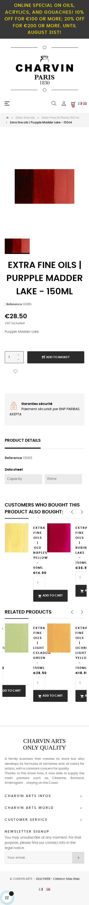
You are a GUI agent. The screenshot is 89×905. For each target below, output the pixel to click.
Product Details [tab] (23, 440)
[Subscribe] (78, 858)
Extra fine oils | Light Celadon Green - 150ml (37, 648)
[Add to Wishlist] (15, 372)
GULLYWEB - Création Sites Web (58, 878)
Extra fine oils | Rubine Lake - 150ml (79, 545)
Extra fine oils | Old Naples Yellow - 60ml (37, 547)
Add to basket (57, 357)
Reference (14, 304)
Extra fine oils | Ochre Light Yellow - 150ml (79, 648)
